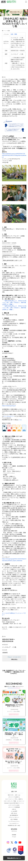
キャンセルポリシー (9, 416)
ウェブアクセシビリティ (14, 821)
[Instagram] (8, 842)
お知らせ (14, 809)
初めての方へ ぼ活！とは (14, 795)
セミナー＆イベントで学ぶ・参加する (14, 799)
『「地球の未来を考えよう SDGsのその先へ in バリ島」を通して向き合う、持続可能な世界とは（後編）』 (14, 307)
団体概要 (14, 834)
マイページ (14, 831)
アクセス (14, 836)
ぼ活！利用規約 (14, 819)
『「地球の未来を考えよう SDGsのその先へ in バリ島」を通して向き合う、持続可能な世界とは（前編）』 (14, 302)
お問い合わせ (14, 813)
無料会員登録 (14, 829)
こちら (20, 419)
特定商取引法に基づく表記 (14, 825)
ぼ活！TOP (14, 791)
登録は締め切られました (14, 858)
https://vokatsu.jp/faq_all (9, 405)
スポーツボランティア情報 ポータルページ (14, 801)
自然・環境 (14, 34)
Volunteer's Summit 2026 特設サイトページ (14, 803)
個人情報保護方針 (14, 815)
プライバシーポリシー (14, 817)
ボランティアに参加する (14, 797)
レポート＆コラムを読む (14, 805)
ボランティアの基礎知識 (14, 807)
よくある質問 (14, 811)
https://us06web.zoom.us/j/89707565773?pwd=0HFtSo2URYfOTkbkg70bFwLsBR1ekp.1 (14, 155)
